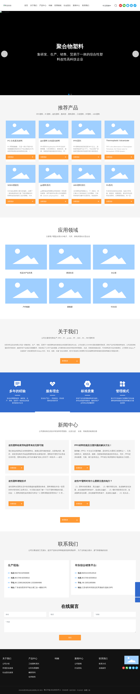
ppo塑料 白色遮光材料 (50, 141)
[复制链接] (134, 5)
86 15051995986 (88, 583)
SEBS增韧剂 (13, 185)
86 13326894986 (35, 583)
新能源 (70, 307)
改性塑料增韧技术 (17, 481)
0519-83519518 (90, 573)
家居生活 (69, 273)
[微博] (120, 5)
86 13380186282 (21, 583)
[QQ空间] (131, 5)
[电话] (137, 589)
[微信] (124, 5)
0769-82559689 (23, 573)
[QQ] (127, 5)
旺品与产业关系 (26, 273)
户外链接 (26, 307)
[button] (69, 94)
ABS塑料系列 (79, 185)
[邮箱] (137, 584)
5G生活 (114, 307)
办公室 (113, 273)
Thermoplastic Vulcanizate (117, 140)
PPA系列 (77, 141)
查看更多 (11, 157)
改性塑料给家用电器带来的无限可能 (26, 445)
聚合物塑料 (70, 46)
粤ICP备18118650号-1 (52, 690)
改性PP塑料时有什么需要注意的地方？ (93, 481)
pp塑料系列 (45, 185)
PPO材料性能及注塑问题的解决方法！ (93, 445)
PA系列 (109, 185)
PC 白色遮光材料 (15, 141)
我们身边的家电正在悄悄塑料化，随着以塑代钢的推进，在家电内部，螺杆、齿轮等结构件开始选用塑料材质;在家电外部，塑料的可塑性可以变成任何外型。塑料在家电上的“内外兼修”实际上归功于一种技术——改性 (37, 454)
